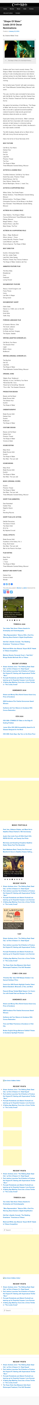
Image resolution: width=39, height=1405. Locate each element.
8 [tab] (21, 879)
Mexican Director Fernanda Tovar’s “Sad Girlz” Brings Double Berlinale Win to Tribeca (18, 656)
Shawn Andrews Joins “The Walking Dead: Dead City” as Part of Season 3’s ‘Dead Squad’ (18, 939)
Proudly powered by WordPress (19, 1401)
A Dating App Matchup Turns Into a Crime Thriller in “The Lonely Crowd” (19, 959)
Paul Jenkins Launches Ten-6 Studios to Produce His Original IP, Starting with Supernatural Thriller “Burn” (19, 673)
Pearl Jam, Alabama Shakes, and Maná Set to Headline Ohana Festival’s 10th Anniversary (17, 830)
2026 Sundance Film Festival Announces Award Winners (18, 702)
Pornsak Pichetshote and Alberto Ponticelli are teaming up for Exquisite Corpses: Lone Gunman (19, 953)
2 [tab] (9, 620)
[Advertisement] (19, 758)
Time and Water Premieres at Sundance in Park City (18, 1025)
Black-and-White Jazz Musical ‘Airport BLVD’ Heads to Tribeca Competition (19, 649)
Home (5, 9)
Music (18, 9)
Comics (31, 9)
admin (25, 588)
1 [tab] (7, 620)
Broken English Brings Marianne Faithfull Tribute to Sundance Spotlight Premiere (19, 1031)
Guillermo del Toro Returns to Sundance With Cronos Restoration (17, 709)
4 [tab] (14, 620)
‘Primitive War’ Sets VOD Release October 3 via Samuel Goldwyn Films (18, 979)
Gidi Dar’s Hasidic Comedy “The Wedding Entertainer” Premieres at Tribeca (16, 643)
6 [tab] (19, 620)
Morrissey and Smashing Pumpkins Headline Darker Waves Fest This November (17, 844)
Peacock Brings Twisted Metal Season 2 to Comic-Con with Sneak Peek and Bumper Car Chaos (19, 992)
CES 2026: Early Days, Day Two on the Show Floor (19, 734)
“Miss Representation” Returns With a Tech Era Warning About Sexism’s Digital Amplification (18, 636)
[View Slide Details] (13, 607)
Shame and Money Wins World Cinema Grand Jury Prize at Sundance (19, 695)
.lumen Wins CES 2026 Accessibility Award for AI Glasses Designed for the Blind (19, 728)
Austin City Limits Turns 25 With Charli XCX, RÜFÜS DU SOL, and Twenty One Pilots (17, 837)
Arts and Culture (8, 13)
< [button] (5, 606)
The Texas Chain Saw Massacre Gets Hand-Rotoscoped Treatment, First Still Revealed (17, 966)
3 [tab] (12, 620)
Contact (18, 13)
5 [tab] (17, 620)
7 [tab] (19, 879)
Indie (24, 9)
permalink (6, 590)
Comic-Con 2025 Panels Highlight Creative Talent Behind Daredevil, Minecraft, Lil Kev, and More (19, 985)
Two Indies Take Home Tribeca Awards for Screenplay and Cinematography (16, 629)
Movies (12, 9)
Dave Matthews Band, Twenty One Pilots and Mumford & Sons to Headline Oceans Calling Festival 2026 (17, 850)
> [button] (21, 606)
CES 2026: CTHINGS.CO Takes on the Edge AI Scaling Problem (17, 721)
